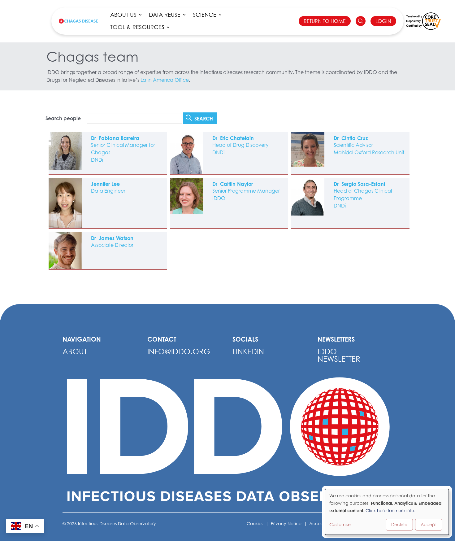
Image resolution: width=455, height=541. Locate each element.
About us (123, 14)
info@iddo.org (178, 351)
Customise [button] (340, 524)
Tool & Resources (137, 27)
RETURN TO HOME (325, 21)
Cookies (255, 523)
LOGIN (383, 21)
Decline (399, 524)
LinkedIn (248, 351)
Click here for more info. (390, 510)
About (75, 351)
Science (204, 14)
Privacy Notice (286, 523)
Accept (429, 524)
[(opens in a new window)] (423, 21)
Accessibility (322, 523)
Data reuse (164, 14)
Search (203, 119)
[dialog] (387, 512)
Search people (63, 118)
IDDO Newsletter (339, 355)
